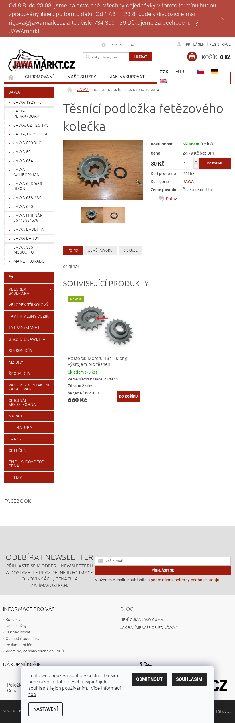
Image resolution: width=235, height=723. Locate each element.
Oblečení (18, 450)
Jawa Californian (26, 172)
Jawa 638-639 (27, 197)
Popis (73, 250)
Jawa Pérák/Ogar (26, 113)
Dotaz (171, 199)
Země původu (100, 250)
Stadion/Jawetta (27, 339)
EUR (179, 72)
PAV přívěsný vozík (29, 316)
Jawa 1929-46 (27, 102)
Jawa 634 (23, 160)
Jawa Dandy (26, 238)
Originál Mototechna (22, 402)
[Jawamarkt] (42, 61)
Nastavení (45, 709)
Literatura (20, 427)
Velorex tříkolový (28, 304)
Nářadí (16, 416)
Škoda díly (19, 373)
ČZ (11, 277)
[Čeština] (200, 71)
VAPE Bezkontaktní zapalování (29, 387)
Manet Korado (28, 261)
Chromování (39, 76)
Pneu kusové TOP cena (26, 464)
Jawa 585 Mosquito (23, 250)
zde (32, 694)
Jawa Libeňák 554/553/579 (28, 218)
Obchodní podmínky (22, 638)
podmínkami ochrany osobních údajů (185, 580)
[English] (163, 81)
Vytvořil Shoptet (218, 712)
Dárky (15, 439)
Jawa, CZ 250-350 (30, 134)
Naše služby (81, 76)
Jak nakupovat (127, 76)
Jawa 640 (23, 206)
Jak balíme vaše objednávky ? (149, 627)
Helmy (15, 477)
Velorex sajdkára (19, 291)
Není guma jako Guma (141, 619)
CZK (164, 72)
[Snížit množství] (196, 166)
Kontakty (13, 619)
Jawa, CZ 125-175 (30, 125)
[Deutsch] (214, 71)
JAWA (14, 92)
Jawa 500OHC (27, 143)
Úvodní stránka (11, 77)
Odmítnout (149, 679)
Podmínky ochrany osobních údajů (35, 651)
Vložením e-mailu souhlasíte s (157, 580)
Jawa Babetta (28, 229)
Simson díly (21, 350)
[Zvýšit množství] (196, 161)
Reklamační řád (19, 645)
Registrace (220, 44)
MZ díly (16, 362)
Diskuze (130, 250)
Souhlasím (189, 679)
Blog (127, 608)
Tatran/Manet (24, 327)
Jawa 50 (22, 151)
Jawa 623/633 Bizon (27, 186)
